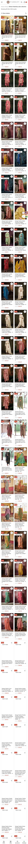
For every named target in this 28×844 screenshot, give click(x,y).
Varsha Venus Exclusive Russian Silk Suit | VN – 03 (20, 37)
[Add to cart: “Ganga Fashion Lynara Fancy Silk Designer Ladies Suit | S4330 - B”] (25, 725)
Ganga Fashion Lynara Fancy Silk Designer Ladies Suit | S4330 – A (7, 772)
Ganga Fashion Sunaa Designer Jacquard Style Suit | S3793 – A (20, 116)
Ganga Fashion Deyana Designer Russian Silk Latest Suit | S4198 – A (7, 634)
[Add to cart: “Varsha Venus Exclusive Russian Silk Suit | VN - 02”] (11, 44)
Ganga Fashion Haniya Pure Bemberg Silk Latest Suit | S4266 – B (20, 196)
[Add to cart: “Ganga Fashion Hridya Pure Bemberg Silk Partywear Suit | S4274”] (25, 229)
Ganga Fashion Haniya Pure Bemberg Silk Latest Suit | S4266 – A (7, 222)
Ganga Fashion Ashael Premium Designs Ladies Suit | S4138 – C (7, 143)
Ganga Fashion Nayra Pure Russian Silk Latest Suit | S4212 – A (7, 196)
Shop (6, 6)
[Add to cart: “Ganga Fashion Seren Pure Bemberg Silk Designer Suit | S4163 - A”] (11, 393)
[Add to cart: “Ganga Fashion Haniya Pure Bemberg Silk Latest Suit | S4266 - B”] (25, 176)
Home (2, 6)
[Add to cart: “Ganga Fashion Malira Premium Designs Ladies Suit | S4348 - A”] (11, 229)
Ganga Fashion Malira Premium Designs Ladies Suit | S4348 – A (7, 249)
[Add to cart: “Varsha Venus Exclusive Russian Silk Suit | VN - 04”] (11, 17)
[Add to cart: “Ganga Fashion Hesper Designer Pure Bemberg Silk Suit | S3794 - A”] (11, 697)
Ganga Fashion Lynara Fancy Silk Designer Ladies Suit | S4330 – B (20, 744)
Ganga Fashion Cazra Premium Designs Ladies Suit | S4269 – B (20, 331)
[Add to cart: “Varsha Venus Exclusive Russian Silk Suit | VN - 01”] (25, 44)
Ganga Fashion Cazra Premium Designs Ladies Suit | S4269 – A (7, 357)
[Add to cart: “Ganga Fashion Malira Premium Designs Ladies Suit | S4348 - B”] (25, 203)
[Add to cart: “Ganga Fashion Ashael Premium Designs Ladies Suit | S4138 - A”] (11, 150)
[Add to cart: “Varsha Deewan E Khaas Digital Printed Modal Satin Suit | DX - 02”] (25, 421)
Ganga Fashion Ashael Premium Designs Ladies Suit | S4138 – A (7, 169)
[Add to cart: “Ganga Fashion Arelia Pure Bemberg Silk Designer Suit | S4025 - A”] (11, 560)
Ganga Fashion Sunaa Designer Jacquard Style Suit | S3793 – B (7, 116)
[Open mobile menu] (1, 2)
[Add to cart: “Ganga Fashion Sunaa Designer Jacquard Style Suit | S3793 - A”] (25, 97)
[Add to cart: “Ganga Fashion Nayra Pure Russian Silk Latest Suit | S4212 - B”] (25, 150)
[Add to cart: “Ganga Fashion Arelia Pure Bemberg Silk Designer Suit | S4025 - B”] (25, 533)
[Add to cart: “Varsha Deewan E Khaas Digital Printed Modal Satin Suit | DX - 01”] (11, 449)
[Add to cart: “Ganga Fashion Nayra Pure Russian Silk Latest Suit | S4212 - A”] (11, 176)
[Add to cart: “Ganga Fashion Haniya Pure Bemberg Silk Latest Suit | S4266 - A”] (11, 203)
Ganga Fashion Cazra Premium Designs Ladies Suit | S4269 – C (7, 331)
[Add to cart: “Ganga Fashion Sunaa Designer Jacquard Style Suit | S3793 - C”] (25, 70)
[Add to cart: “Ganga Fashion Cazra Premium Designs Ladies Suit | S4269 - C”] (11, 311)
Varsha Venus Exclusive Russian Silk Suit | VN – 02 (7, 63)
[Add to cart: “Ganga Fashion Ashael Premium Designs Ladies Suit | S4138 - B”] (25, 123)
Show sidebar (6, 13)
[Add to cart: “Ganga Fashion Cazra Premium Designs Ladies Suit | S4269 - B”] (25, 311)
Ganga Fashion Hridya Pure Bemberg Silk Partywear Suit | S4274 (20, 249)
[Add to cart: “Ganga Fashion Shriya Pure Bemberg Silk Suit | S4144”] (25, 836)
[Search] (21, 2)
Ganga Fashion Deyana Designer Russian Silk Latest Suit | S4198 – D (20, 580)
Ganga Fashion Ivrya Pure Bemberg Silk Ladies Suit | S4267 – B (20, 662)
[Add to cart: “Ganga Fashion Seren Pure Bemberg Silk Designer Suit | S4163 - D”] (25, 338)
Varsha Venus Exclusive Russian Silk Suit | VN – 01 (20, 63)
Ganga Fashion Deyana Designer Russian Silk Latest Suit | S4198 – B (20, 608)
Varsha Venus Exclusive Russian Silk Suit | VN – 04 (7, 37)
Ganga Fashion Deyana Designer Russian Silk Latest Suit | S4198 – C (7, 608)
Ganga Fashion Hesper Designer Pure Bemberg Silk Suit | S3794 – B (20, 690)
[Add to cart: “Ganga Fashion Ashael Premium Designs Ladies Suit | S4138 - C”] (11, 123)
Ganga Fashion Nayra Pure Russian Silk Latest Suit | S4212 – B (20, 169)
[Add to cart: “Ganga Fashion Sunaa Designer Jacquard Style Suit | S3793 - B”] (11, 97)
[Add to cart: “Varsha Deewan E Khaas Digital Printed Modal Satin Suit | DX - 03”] (11, 421)
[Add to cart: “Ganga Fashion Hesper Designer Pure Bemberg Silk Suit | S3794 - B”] (25, 670)
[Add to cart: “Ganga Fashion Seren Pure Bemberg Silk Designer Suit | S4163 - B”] (25, 366)
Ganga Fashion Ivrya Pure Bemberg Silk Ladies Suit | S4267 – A (7, 690)
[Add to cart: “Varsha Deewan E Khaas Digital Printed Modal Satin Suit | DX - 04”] (25, 393)
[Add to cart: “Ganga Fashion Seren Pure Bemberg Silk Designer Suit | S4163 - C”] (11, 366)
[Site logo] (12, 2)
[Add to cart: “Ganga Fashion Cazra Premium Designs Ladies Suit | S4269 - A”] (11, 338)
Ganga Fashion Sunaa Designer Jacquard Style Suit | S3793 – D (7, 90)
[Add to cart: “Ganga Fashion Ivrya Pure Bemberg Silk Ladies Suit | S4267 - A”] (11, 670)
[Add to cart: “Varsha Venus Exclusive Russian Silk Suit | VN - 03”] (25, 17)
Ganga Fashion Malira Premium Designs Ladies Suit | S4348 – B (20, 222)
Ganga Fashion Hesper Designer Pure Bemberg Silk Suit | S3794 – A (7, 716)
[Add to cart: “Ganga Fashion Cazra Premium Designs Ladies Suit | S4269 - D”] (25, 284)
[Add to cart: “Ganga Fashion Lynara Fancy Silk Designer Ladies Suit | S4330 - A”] (11, 752)
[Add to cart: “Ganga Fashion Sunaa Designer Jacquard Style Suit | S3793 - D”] (11, 70)
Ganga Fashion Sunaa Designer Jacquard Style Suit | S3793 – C (20, 90)
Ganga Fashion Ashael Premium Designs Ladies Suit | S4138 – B (20, 143)
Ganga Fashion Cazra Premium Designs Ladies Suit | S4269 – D (20, 303)
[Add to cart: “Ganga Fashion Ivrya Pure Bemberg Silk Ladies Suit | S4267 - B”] (25, 643)
